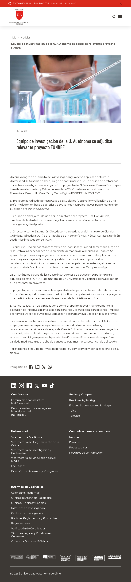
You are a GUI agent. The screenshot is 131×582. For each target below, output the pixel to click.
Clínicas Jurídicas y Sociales (28, 503)
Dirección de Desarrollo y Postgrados (34, 471)
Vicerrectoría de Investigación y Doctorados (31, 452)
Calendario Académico (25, 492)
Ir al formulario (20, 403)
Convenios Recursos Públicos (29, 541)
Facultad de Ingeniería (65, 235)
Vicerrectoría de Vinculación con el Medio (33, 459)
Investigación (18, 224)
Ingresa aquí (19, 414)
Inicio (13, 37)
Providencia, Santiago (82, 400)
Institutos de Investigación (28, 508)
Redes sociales (78, 447)
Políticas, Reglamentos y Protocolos (34, 518)
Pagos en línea (20, 523)
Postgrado (36, 224)
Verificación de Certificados (28, 528)
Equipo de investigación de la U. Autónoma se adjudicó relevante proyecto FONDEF (63, 45)
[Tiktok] (52, 386)
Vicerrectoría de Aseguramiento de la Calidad (35, 444)
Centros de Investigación (27, 513)
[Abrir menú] (120, 16)
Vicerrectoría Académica (26, 437)
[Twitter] (36, 386)
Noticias (25, 37)
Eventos (74, 442)
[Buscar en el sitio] (114, 16)
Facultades (18, 466)
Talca (72, 410)
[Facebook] (29, 386)
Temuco (74, 415)
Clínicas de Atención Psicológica (31, 497)
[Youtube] (44, 386)
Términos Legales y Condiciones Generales (31, 535)
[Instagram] (21, 386)
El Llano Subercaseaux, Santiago (90, 405)
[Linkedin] (13, 386)
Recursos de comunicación (86, 452)
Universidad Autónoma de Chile (40, 573)
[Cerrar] (121, 3)
